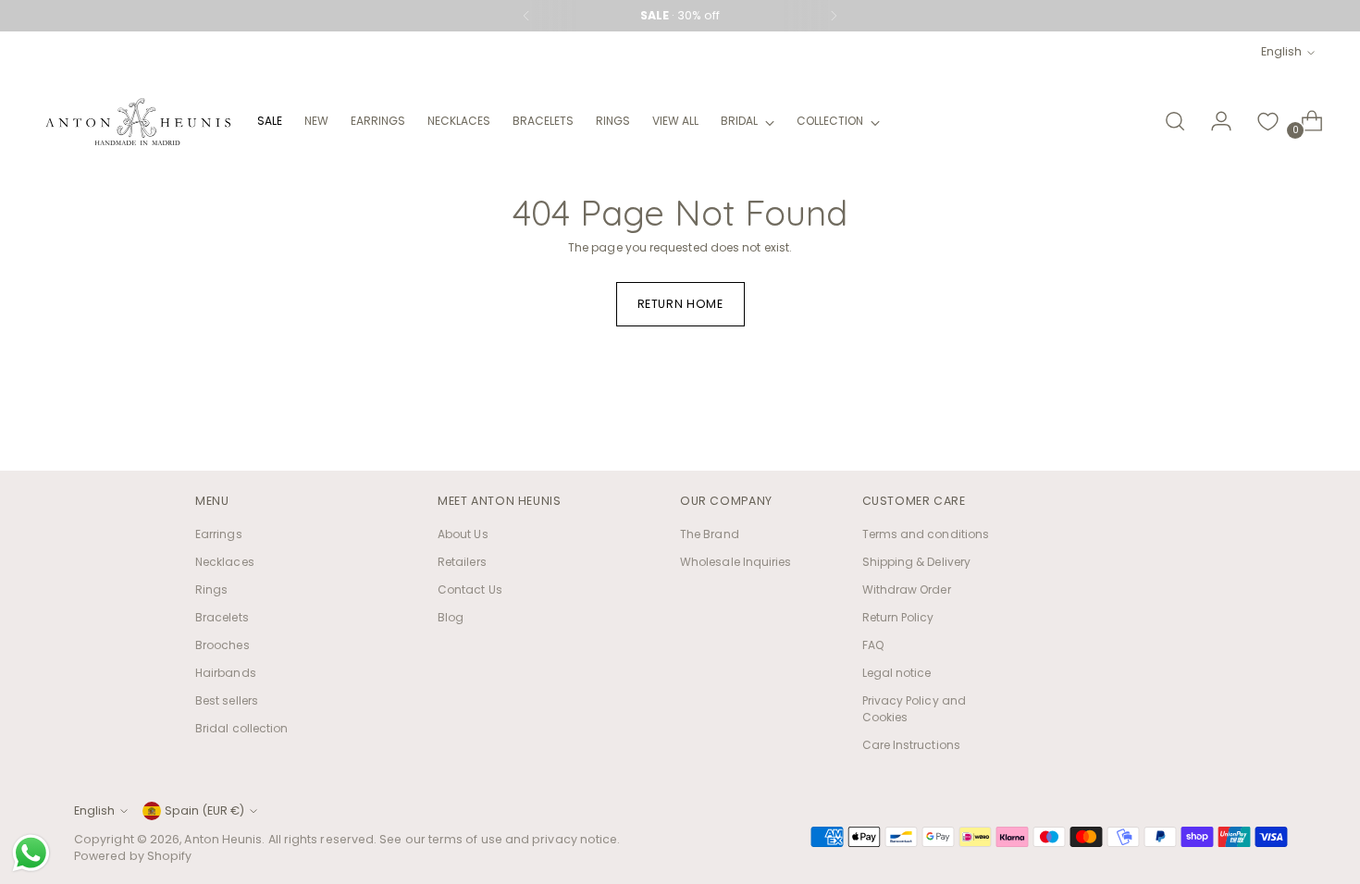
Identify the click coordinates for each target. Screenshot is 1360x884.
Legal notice (897, 673)
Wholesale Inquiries (736, 562)
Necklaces (224, 562)
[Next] (833, 15)
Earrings (218, 534)
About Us (463, 534)
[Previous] (526, 15)
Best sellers (226, 700)
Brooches (222, 645)
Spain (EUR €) (204, 810)
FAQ (873, 645)
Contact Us (470, 589)
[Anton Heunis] (137, 121)
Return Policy (898, 617)
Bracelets (222, 617)
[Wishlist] (1267, 121)
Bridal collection (241, 728)
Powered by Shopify (133, 856)
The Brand (709, 534)
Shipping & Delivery (916, 562)
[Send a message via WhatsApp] (31, 853)
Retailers (462, 562)
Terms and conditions (926, 534)
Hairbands (225, 673)
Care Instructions (911, 745)
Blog (451, 617)
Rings (211, 589)
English (1281, 51)
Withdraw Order (906, 589)
